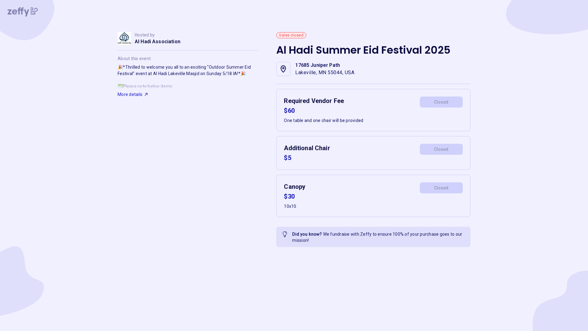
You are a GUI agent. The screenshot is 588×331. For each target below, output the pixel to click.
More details (130, 94)
